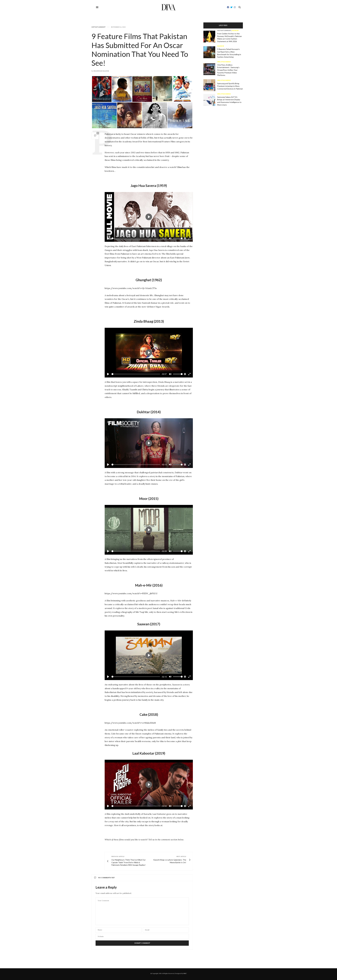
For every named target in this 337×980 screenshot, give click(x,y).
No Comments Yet (106, 878)
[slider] (134, 238)
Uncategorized (224, 62)
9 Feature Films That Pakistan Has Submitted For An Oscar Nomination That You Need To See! (139, 49)
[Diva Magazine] (168, 7)
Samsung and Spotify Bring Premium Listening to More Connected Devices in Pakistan (230, 86)
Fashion (235, 30)
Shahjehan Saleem (101, 71)
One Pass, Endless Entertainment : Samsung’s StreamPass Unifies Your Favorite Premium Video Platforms (228, 70)
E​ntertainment (98, 27)
